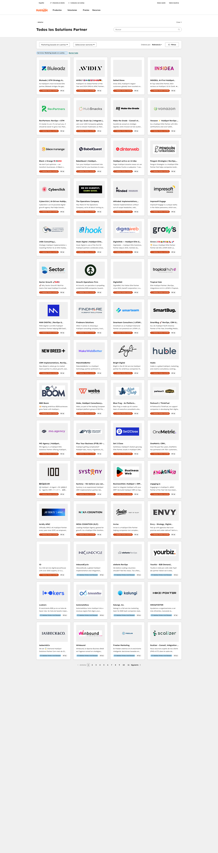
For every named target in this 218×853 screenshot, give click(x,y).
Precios (86, 10)
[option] (53, 44)
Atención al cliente (58, 3)
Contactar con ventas (77, 3)
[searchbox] (148, 29)
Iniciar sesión (161, 3)
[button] (179, 22)
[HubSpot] (42, 10)
